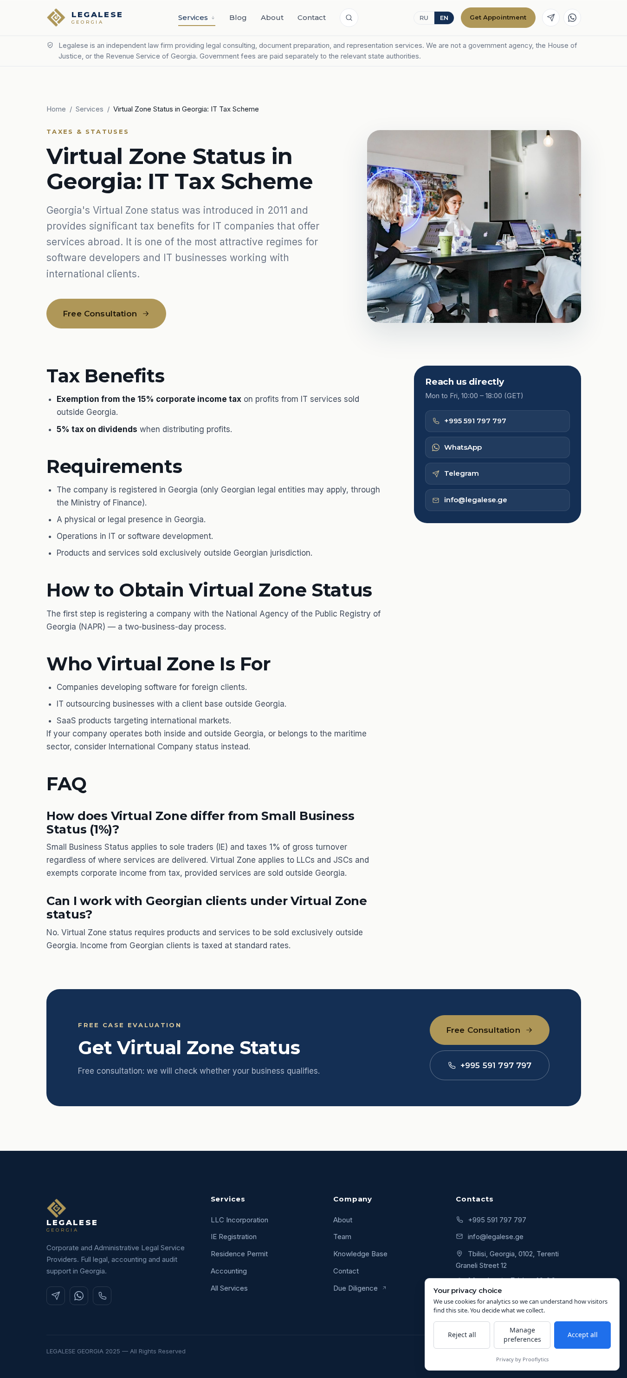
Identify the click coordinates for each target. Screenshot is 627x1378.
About (272, 17)
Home (56, 109)
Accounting (229, 1270)
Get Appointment (498, 17)
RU (424, 17)
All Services (229, 1288)
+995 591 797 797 (475, 420)
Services (193, 17)
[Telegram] (55, 1295)
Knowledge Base (360, 1253)
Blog (238, 17)
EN (444, 17)
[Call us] (102, 1295)
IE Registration (234, 1236)
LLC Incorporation (239, 1219)
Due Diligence (356, 1288)
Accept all (583, 1334)
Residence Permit (239, 1253)
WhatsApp (463, 447)
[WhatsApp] (79, 1295)
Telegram (461, 473)
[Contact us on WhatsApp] (572, 17)
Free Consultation (100, 313)
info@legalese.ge (475, 499)
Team (342, 1236)
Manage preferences (522, 1335)
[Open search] (349, 17)
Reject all (462, 1334)
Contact (311, 17)
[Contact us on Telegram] (551, 17)
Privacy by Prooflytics (522, 1359)
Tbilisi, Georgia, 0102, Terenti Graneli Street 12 (507, 1259)
